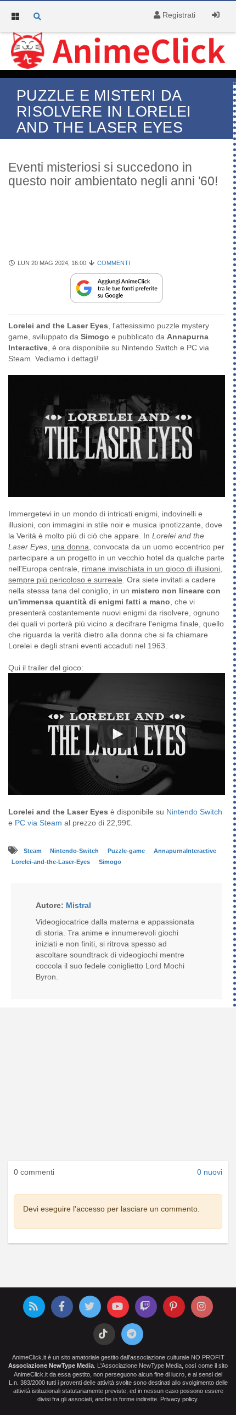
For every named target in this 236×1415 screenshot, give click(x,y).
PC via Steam (38, 822)
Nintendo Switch (194, 811)
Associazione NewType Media (51, 1365)
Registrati (177, 14)
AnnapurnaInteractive (185, 850)
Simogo (110, 861)
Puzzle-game (127, 850)
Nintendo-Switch (75, 850)
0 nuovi (209, 1172)
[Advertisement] (118, 229)
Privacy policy (178, 1399)
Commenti (113, 263)
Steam (33, 850)
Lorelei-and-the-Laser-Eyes (52, 861)
